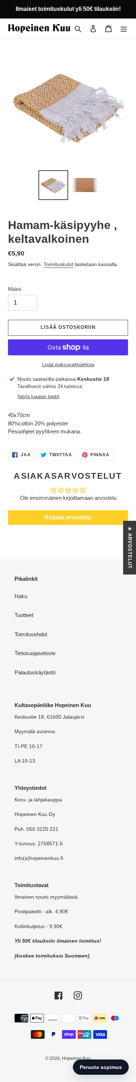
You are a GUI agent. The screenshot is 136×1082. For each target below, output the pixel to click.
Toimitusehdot (31, 634)
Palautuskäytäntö (35, 672)
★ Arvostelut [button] (129, 547)
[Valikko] (123, 28)
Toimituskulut (58, 264)
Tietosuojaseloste (35, 653)
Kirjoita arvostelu (68, 517)
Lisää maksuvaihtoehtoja (68, 364)
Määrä (14, 289)
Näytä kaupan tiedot (38, 396)
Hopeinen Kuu (76, 1058)
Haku (21, 596)
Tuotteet (24, 615)
